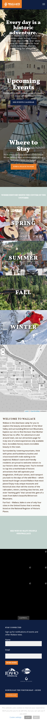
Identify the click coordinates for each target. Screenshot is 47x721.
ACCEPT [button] (28, 717)
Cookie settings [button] (15, 717)
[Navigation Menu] (43, 4)
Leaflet (27, 411)
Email (7, 650)
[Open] (23, 558)
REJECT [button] (36, 717)
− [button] (3, 353)
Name (7, 639)
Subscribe (12, 663)
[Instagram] (14, 565)
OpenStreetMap (35, 411)
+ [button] (3, 350)
